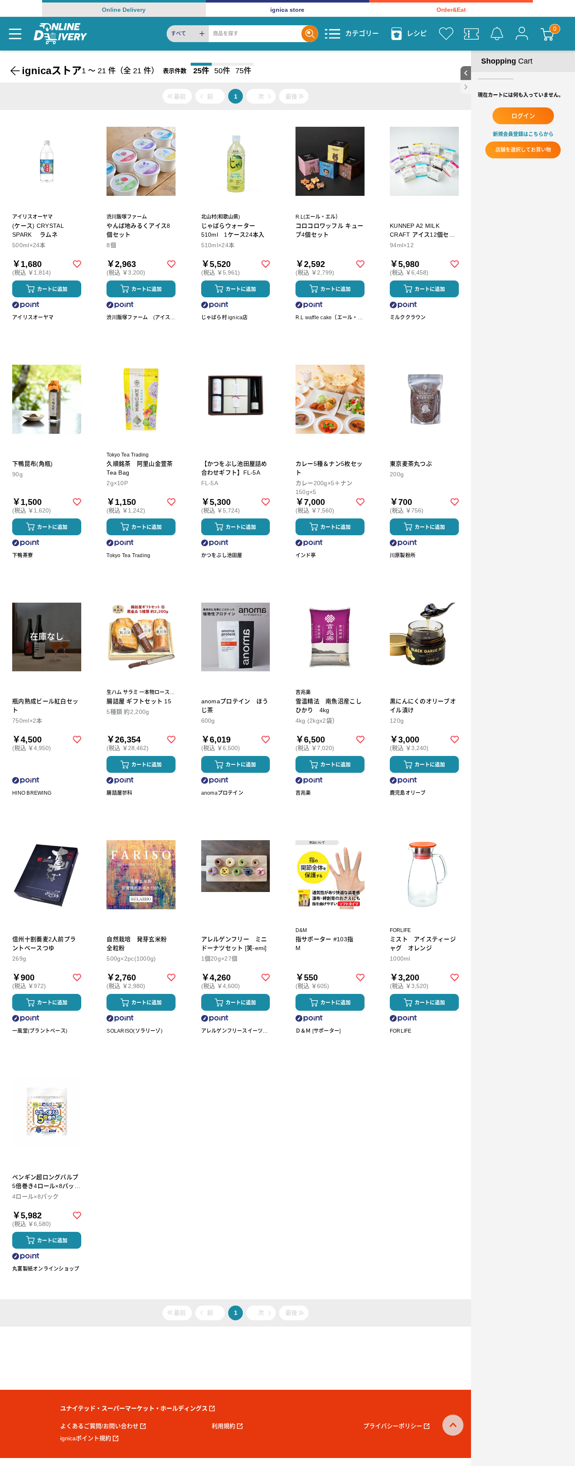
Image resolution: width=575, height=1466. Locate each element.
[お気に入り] (446, 33)
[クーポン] (471, 33)
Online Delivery (124, 9)
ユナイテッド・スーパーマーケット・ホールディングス (134, 1408)
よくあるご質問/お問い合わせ (99, 1426)
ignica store (287, 9)
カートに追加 (52, 289)
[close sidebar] (466, 87)
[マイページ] (522, 33)
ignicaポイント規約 (85, 1438)
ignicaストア (52, 70)
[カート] (547, 33)
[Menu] (15, 34)
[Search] (309, 33)
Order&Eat (451, 9)
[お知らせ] (496, 33)
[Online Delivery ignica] (60, 33)
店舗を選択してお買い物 (523, 150)
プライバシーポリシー (392, 1426)
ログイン (523, 115)
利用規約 (223, 1426)
